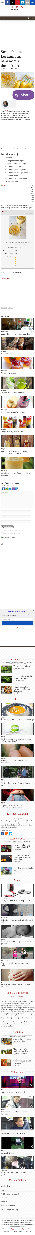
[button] (17, 611)
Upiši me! (17, 623)
